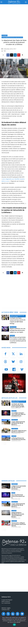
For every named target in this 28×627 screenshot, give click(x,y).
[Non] (26, 621)
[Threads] (5, 362)
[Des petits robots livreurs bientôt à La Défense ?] (6, 430)
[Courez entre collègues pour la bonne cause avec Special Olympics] (6, 523)
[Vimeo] (22, 370)
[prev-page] (3, 444)
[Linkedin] (15, 55)
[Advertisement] (14, 20)
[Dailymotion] (14, 370)
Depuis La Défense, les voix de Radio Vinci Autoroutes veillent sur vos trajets (17, 330)
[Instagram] (21, 362)
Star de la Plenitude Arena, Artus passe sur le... (18, 496)
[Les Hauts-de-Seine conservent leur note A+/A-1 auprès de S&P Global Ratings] (5, 317)
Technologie (15, 428)
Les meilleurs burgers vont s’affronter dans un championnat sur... (18, 414)
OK (14, 624)
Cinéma (13, 492)
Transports (14, 484)
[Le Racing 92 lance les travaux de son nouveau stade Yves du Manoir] (6, 438)
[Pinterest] (18, 55)
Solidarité (14, 520)
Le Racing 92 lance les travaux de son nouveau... (18, 438)
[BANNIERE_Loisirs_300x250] (14, 383)
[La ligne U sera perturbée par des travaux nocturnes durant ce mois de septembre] (6, 486)
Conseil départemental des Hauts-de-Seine (12, 37)
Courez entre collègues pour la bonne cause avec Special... (18, 524)
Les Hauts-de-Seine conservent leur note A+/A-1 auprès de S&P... (18, 405)
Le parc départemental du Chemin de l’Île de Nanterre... (18, 423)
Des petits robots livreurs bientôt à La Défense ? (18, 431)
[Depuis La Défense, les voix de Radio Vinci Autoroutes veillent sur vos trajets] (5, 328)
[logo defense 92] (14, 2)
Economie (14, 510)
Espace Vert (15, 419)
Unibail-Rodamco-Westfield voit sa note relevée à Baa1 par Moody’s (17, 515)
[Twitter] (13, 354)
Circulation (4, 35)
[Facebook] (8, 55)
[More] (22, 55)
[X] (11, 55)
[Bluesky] (13, 362)
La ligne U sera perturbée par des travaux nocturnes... (18, 487)
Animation (14, 410)
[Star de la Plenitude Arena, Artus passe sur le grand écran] (6, 494)
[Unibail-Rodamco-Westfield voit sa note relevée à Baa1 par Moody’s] (6, 512)
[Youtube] (6, 370)
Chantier (12, 335)
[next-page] (5, 444)
